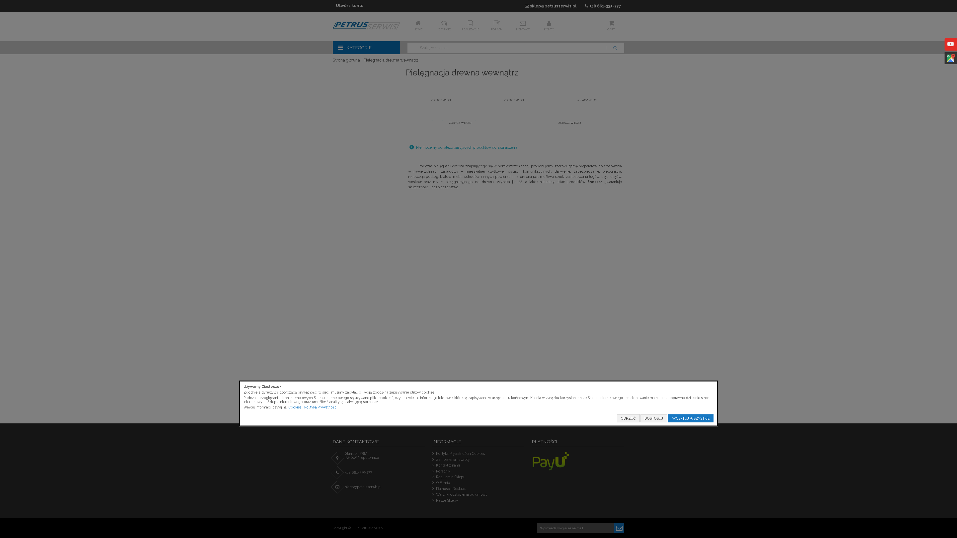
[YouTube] (950, 48)
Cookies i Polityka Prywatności (312, 407)
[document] (478, 404)
